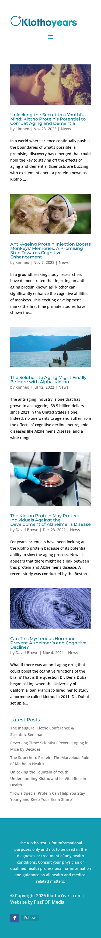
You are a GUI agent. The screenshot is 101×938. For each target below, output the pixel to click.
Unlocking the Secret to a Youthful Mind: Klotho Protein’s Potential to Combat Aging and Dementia (48, 119)
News (66, 128)
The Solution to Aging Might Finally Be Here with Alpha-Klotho (48, 379)
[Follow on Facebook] (14, 918)
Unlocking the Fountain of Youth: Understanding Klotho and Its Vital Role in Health (48, 778)
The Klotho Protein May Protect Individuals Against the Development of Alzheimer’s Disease (50, 520)
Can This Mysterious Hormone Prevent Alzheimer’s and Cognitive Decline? (48, 643)
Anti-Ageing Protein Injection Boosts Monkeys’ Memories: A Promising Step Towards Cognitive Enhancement (50, 251)
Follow (30, 917)
